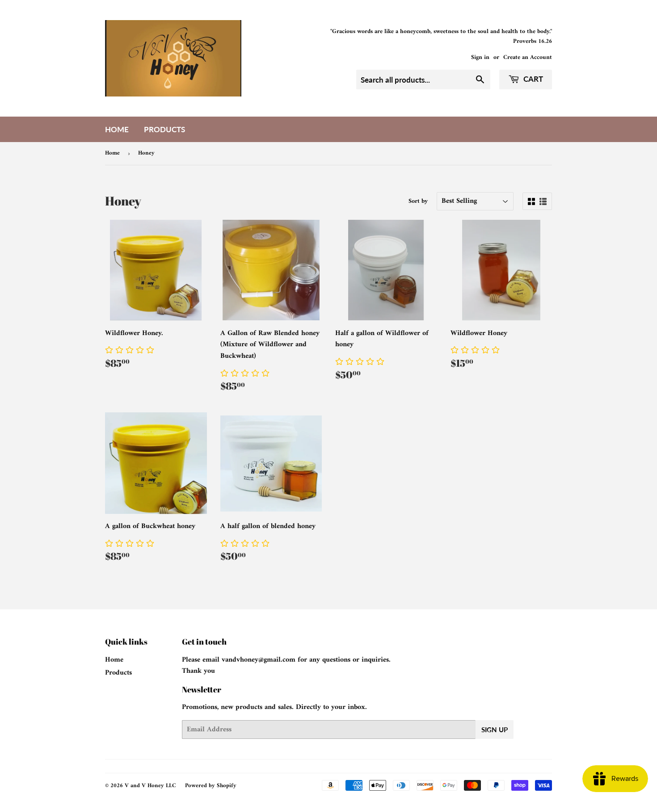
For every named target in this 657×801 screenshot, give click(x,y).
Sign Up (494, 730)
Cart (532, 79)
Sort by (418, 201)
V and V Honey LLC (150, 785)
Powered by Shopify (210, 785)
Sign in (480, 57)
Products (164, 129)
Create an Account (527, 57)
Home (117, 129)
